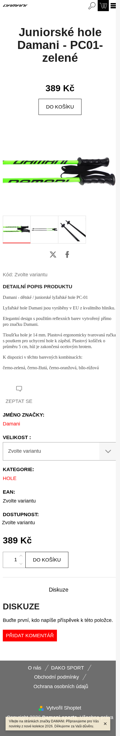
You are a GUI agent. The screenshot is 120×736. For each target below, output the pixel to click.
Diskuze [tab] (58, 590)
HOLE (9, 478)
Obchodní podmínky (56, 677)
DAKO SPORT (67, 668)
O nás (34, 668)
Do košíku (60, 107)
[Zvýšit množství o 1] (21, 556)
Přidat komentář (30, 635)
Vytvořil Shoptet (63, 708)
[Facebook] (67, 254)
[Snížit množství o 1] (21, 564)
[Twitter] (53, 254)
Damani (11, 424)
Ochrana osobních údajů (60, 686)
